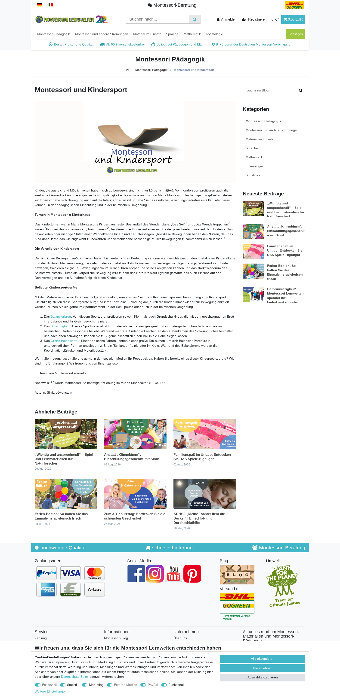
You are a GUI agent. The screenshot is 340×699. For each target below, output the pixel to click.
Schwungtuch (60, 326)
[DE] (39, 5)
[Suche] (195, 19)
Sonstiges (295, 34)
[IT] (51, 5)
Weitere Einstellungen (51, 691)
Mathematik (192, 34)
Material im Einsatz (147, 34)
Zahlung (41, 638)
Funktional (176, 685)
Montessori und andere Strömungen (101, 34)
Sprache (172, 34)
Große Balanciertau (65, 341)
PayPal (153, 685)
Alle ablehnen (262, 668)
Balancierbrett (61, 316)
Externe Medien (125, 685)
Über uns (180, 638)
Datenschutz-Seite (74, 676)
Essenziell (49, 685)
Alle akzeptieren (262, 658)
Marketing (96, 685)
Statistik (72, 685)
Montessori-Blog (116, 638)
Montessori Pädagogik (53, 34)
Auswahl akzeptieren (262, 677)
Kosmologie (214, 34)
